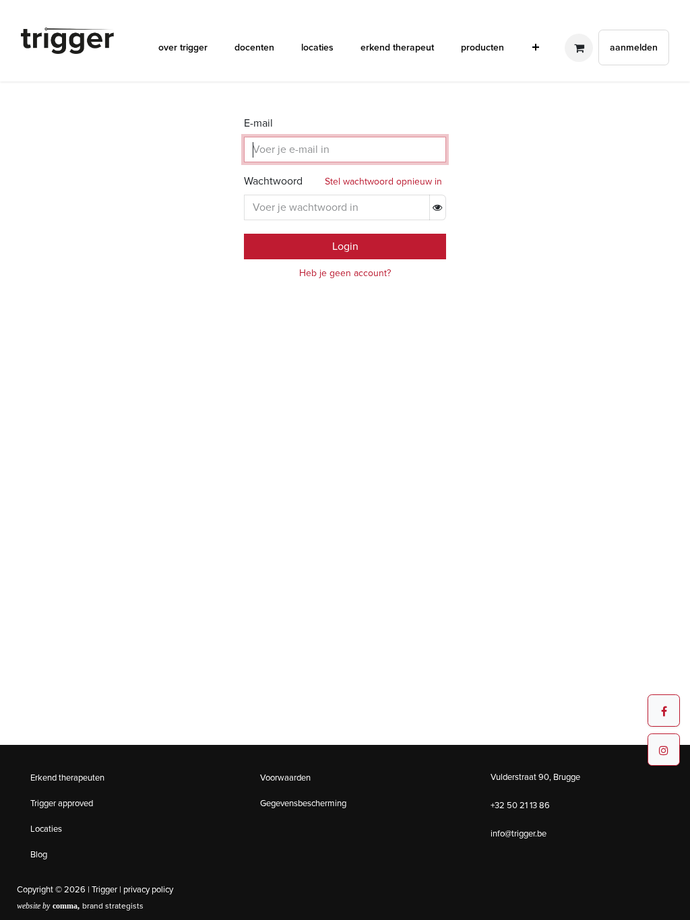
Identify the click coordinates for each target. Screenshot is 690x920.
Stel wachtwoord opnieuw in (383, 181)
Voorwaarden (285, 777)
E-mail (258, 123)
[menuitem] (183, 47)
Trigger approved (61, 803)
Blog (38, 854)
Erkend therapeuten (67, 777)
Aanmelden (634, 47)
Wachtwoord (273, 181)
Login (345, 246)
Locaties (46, 828)
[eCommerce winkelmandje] (579, 48)
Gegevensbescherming (303, 803)
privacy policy (148, 889)
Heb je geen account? (345, 273)
